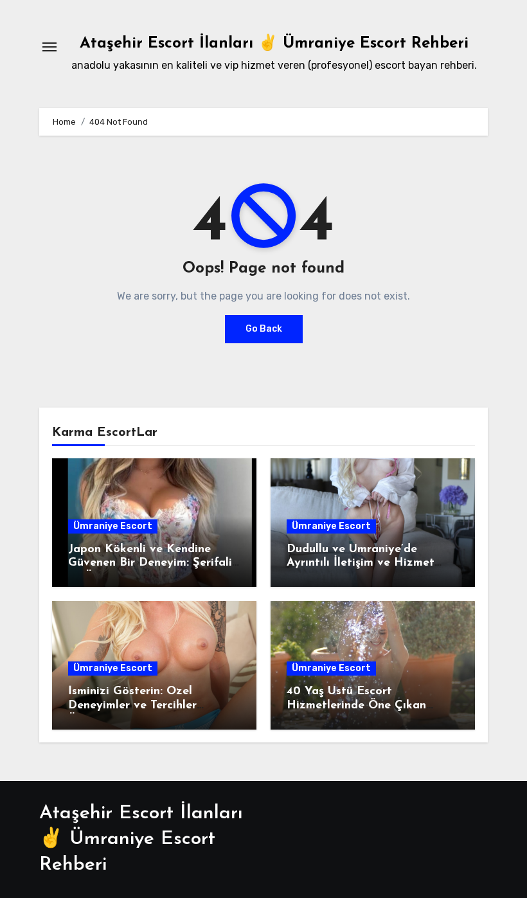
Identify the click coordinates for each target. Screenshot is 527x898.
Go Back (264, 328)
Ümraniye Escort (112, 526)
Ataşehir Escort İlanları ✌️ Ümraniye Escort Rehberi (274, 43)
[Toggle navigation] (49, 47)
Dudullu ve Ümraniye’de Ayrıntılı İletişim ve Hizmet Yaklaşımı (360, 563)
